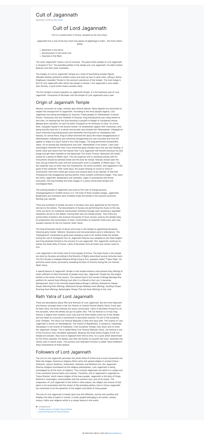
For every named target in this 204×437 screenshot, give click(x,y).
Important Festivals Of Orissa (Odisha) (54, 412)
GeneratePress (115, 433)
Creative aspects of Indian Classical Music (55, 409)
